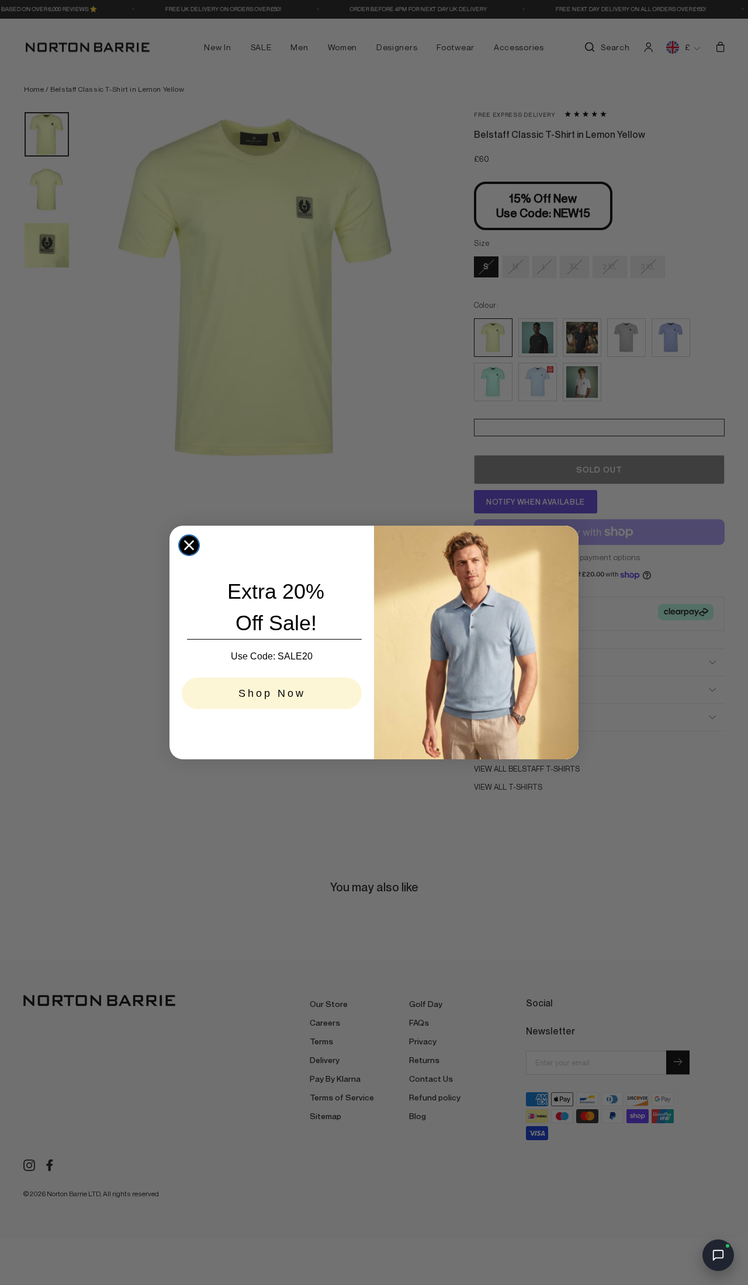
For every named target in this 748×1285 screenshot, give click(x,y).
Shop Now (272, 693)
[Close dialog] (189, 545)
